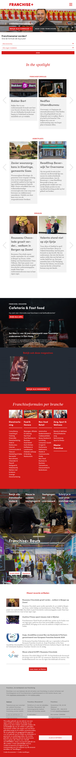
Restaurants (28, 456)
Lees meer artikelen (38, 669)
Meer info (23, 578)
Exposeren (26, 573)
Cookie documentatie (10, 752)
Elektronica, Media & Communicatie (44, 451)
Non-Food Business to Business (43, 460)
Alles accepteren (55, 738)
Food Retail (28, 442)
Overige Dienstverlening (14, 475)
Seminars (13, 578)
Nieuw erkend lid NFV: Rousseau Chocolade (39, 652)
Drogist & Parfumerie (43, 446)
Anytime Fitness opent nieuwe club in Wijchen (40, 617)
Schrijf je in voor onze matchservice (66, 497)
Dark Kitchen (28, 445)
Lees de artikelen (13, 715)
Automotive (43, 431)
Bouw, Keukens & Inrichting (45, 439)
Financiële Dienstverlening (14, 439)
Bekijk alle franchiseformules (15, 497)
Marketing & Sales (15, 454)
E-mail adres (31, 714)
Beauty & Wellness (60, 431)
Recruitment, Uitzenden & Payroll (13, 460)
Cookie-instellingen (23, 752)
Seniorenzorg (58, 438)
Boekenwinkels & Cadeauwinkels (45, 434)
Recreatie (12, 456)
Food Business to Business (30, 439)
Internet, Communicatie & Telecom (15, 449)
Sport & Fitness (59, 440)
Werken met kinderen (13, 471)
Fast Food (27, 436)
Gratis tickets (14, 573)
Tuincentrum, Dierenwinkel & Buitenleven (44, 467)
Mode (41, 456)
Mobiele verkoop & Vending (30, 453)
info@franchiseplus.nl (62, 711)
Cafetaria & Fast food (26, 307)
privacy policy (35, 695)
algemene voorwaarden (17, 695)
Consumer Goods (45, 442)
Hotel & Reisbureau (13, 443)
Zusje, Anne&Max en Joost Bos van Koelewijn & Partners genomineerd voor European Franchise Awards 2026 (44, 636)
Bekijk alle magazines (37, 389)
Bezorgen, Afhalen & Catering (30, 432)
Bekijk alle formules (19, 28)
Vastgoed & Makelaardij (13, 466)
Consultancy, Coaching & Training (13, 433)
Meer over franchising (45, 28)
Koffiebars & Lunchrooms (28, 448)
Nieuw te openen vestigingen (31, 497)
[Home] (21, 4)
